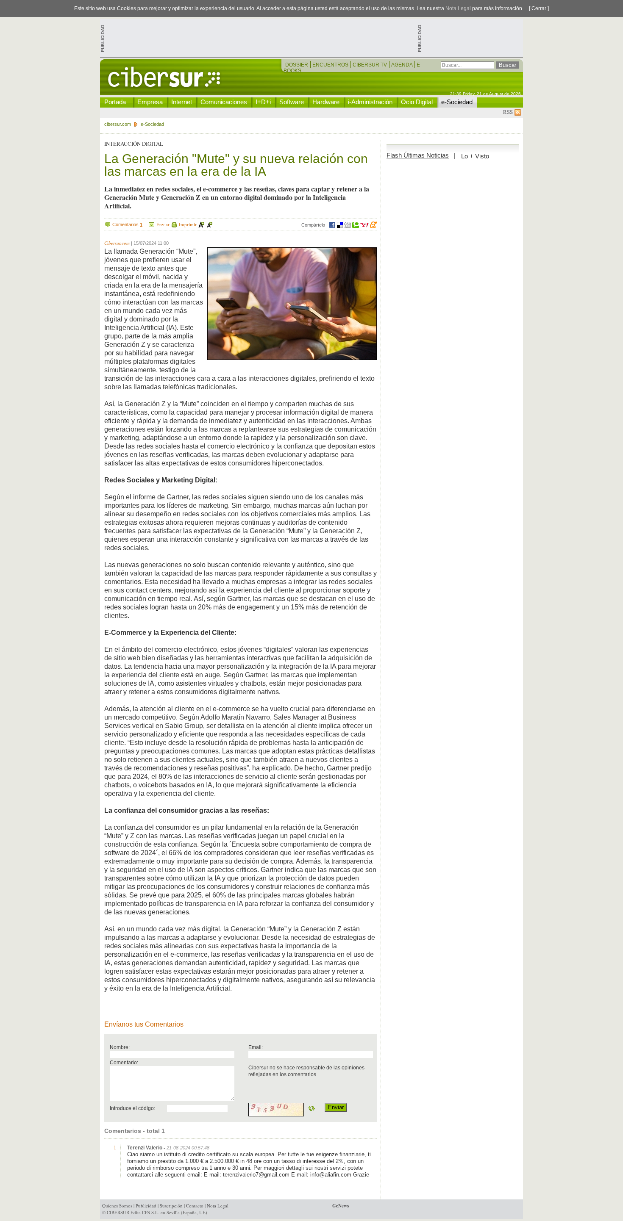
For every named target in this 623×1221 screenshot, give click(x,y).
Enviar (163, 224)
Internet (181, 101)
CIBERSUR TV (370, 65)
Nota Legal (458, 8)
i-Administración (370, 101)
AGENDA (402, 65)
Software (291, 101)
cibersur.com (117, 124)
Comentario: (124, 1062)
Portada (115, 101)
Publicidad (146, 1205)
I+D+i (263, 101)
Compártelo (313, 224)
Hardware (325, 101)
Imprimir (188, 224)
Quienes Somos (117, 1205)
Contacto (194, 1205)
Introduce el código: (132, 1108)
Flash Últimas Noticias (418, 155)
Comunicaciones (223, 101)
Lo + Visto (475, 156)
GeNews (340, 1205)
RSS (509, 112)
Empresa (150, 101)
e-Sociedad (457, 101)
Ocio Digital (417, 101)
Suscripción (171, 1205)
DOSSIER (297, 65)
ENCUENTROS (331, 65)
